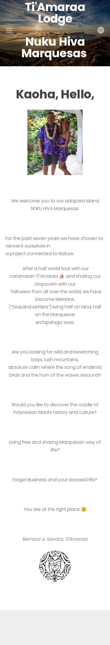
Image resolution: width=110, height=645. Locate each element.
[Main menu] (9, 30)
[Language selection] (101, 30)
